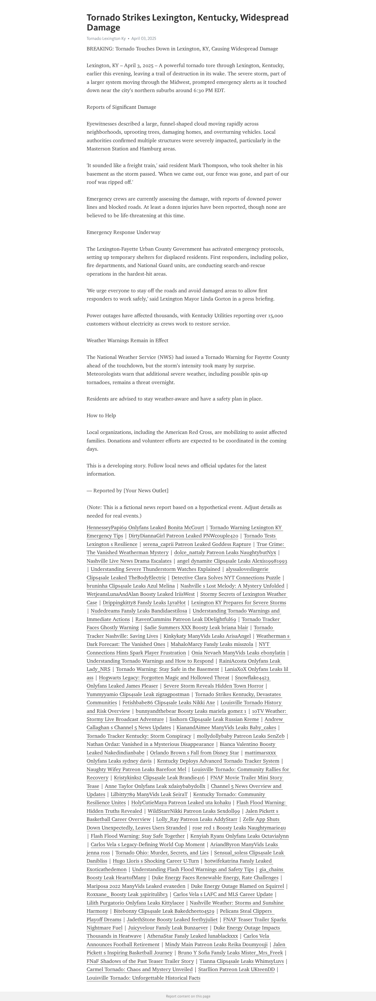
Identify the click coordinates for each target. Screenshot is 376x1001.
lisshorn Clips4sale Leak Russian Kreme (214, 719)
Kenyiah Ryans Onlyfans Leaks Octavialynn (239, 836)
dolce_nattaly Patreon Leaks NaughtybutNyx (225, 552)
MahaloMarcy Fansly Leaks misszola (212, 644)
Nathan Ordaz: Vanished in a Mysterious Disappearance (150, 744)
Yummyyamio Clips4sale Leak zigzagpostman (138, 694)
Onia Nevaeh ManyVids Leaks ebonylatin (238, 652)
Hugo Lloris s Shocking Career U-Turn (156, 861)
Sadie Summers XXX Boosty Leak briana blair (196, 627)
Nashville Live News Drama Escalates (129, 561)
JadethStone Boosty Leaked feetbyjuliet (172, 919)
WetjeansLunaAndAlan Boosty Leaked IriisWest (141, 594)
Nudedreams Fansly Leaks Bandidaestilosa (139, 611)
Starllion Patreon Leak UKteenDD (236, 969)
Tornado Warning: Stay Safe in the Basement (167, 669)
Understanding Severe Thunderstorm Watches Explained (155, 569)
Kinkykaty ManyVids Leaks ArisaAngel (207, 636)
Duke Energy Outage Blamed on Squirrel (237, 886)
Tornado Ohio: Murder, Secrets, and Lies (162, 852)
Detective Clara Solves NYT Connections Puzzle (226, 577)
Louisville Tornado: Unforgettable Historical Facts (143, 978)
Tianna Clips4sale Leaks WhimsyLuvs (241, 961)
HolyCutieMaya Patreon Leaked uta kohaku (181, 802)
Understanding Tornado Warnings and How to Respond (150, 661)
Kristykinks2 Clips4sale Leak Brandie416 (159, 777)
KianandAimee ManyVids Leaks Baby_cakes (226, 727)
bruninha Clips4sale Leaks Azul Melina (131, 586)
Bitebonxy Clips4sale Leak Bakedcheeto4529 (164, 911)
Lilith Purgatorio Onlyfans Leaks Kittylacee (135, 903)
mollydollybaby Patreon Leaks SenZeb (241, 736)
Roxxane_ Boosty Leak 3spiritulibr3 (127, 894)
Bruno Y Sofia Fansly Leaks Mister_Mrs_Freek (230, 952)
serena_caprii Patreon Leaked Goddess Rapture (197, 544)
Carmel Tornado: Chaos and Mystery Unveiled (140, 969)
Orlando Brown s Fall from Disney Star (194, 752)
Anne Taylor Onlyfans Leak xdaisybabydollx (155, 786)
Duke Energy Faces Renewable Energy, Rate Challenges (215, 877)
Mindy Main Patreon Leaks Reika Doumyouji (216, 944)
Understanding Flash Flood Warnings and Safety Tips (193, 869)
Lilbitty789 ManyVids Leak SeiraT (149, 794)
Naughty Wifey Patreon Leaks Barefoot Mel (136, 769)
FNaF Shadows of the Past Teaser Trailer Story (140, 961)
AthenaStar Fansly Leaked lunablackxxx (192, 936)
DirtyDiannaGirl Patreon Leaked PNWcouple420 (183, 535)
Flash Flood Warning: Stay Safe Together (138, 836)
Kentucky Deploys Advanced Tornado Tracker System (218, 761)
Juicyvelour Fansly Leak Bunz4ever (168, 927)
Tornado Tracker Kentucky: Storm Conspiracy (139, 736)
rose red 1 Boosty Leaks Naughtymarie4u (239, 827)
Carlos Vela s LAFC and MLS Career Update (223, 894)
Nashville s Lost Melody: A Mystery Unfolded (232, 586)
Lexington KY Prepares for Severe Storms (238, 602)
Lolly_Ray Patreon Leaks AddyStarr (196, 819)
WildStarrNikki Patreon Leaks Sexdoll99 (194, 811)
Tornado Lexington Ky (106, 38)
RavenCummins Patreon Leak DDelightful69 (185, 619)
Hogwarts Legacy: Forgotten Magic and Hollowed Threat (164, 677)
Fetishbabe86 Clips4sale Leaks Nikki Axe (168, 702)
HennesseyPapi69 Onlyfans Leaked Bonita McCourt (145, 527)
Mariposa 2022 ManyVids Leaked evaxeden (136, 886)
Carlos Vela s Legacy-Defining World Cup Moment (148, 844)
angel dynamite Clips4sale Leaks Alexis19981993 (232, 561)
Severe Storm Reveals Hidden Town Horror (213, 686)
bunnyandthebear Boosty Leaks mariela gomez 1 (191, 711)
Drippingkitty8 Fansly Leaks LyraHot (144, 602)
